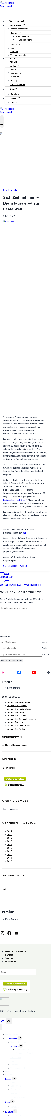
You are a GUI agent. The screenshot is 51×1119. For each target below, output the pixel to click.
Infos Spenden (8, 768)
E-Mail (44, 648)
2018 (9, 841)
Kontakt (9, 1112)
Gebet (6, 190)
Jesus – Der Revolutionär (18, 702)
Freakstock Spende (24, 40)
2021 (9, 831)
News (12, 58)
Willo (12, 48)
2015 (9, 851)
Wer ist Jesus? (16, 21)
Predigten (14, 76)
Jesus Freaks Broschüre (13, 875)
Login (4, 889)
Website (45, 654)
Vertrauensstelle (18, 55)
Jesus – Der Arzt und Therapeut (22, 719)
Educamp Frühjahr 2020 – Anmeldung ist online (21, 583)
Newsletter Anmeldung (16, 951)
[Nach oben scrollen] (3, 1021)
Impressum (15, 102)
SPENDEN (9, 759)
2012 (9, 861)
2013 (9, 858)
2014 (9, 854)
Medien (8, 1079)
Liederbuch (15, 73)
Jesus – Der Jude (15, 722)
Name (44, 642)
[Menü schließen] (1, 1027)
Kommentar (6, 636)
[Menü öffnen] (2, 121)
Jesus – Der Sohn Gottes (18, 725)
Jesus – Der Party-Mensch (19, 709)
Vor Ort (13, 62)
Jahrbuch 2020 (7, 575)
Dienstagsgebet (11, 566)
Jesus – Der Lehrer (16, 712)
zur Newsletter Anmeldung (14, 745)
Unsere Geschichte (19, 29)
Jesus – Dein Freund (16, 715)
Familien (14, 52)
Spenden (14, 1046)
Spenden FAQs (22, 36)
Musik (13, 69)
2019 (9, 838)
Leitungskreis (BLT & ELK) (15, 500)
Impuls (14, 190)
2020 (9, 834)
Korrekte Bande (17, 84)
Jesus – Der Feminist (17, 705)
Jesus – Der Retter (16, 729)
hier (24, 533)
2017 (9, 844)
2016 (9, 848)
